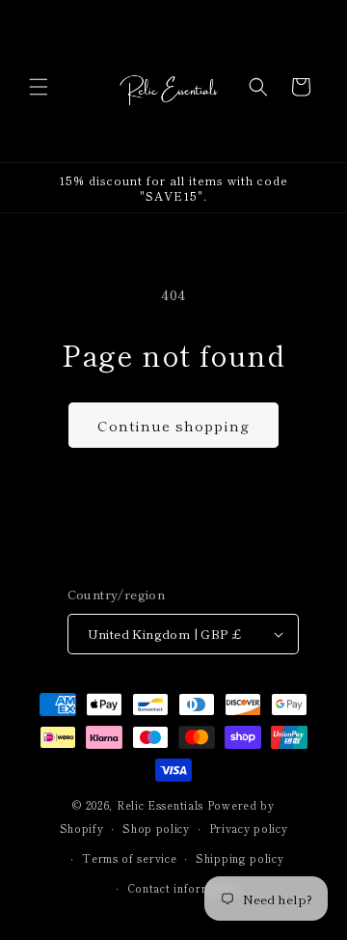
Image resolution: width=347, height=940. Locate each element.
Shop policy (156, 828)
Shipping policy (240, 858)
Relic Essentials (160, 805)
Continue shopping (173, 425)
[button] (38, 87)
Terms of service (129, 858)
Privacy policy (248, 828)
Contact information (183, 888)
